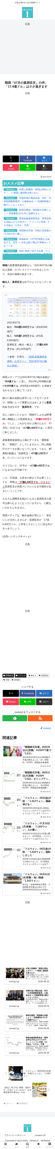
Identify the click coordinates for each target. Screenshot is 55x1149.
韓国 (7, 680)
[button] (44, 167)
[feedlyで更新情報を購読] (14, 718)
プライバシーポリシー (15, 1135)
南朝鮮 (17, 680)
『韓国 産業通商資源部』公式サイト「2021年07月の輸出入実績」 (27, 361)
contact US (40, 1135)
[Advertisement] (27, 47)
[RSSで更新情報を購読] (40, 718)
